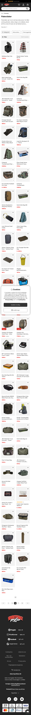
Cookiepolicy (21, 299)
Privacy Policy (9, 299)
